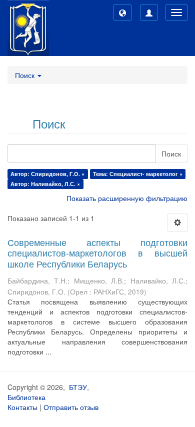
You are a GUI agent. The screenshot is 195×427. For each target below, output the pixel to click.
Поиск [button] (25, 75)
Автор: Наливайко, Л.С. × (45, 184)
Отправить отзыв (71, 407)
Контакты (23, 407)
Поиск (171, 153)
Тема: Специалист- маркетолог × (137, 174)
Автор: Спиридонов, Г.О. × (47, 174)
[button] (123, 12)
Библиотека (27, 397)
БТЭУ (78, 387)
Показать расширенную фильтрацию (127, 198)
